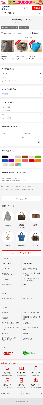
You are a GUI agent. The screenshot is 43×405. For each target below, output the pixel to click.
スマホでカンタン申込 (7, 386)
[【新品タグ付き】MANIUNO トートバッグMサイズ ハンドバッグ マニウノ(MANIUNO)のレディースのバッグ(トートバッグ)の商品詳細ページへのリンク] (21, 46)
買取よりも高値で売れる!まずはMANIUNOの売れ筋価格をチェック (14, 179)
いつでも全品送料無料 (21, 374)
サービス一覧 (5, 393)
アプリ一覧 (26, 393)
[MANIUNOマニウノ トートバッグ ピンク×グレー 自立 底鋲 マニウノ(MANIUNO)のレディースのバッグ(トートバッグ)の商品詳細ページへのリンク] (7, 46)
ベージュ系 (34, 157)
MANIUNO (5, 94)
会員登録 (37, 8)
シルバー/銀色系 (7, 164)
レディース (23, 27)
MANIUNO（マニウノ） (9, 27)
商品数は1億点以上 (7, 374)
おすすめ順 (16, 33)
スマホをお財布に (21, 386)
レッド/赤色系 (34, 161)
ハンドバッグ (32, 54)
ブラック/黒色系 (7, 157)
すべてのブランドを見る (21, 253)
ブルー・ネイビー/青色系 (7, 161)
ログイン (27, 8)
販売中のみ (7, 33)
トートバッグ (4, 54)
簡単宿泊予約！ (36, 374)
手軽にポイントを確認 (35, 386)
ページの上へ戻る (21, 199)
